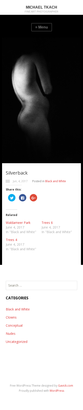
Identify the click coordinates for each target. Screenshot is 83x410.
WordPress (57, 391)
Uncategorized (16, 341)
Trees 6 (47, 222)
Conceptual (14, 325)
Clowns (11, 317)
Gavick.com (65, 386)
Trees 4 (11, 240)
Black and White (55, 181)
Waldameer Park (18, 222)
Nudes (10, 333)
